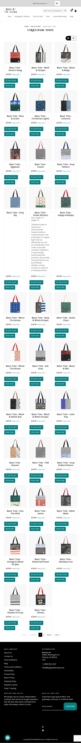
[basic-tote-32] (40, 53)
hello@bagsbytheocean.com (53, 668)
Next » (49, 635)
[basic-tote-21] (66, 198)
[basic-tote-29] (15, 448)
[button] (15, 53)
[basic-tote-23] (15, 102)
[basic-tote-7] (15, 596)
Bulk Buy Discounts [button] (40, 3)
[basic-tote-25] (66, 150)
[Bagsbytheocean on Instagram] (43, 727)
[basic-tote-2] (66, 303)
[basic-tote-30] (40, 545)
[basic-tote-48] (66, 102)
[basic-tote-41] (66, 448)
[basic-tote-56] (40, 102)
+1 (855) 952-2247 (49, 664)
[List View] (73, 38)
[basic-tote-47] (15, 400)
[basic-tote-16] (66, 400)
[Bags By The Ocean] (10, 10)
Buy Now (10, 86)
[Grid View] (68, 38)
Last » (57, 635)
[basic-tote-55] (66, 53)
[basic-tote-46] (66, 545)
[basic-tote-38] (66, 497)
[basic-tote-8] (15, 545)
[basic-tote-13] (15, 497)
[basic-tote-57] (15, 352)
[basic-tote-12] (40, 303)
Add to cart (12, 80)
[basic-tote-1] (40, 497)
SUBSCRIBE (70, 706)
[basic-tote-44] (40, 448)
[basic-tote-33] (15, 150)
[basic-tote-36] (15, 303)
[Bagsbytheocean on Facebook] (43, 731)
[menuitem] (9, 16)
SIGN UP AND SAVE (50, 693)
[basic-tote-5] (15, 53)
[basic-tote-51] (40, 198)
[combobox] (57, 3)
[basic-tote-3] (66, 352)
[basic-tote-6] (40, 352)
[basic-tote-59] (40, 596)
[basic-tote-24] (40, 400)
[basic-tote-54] (15, 198)
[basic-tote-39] (40, 150)
